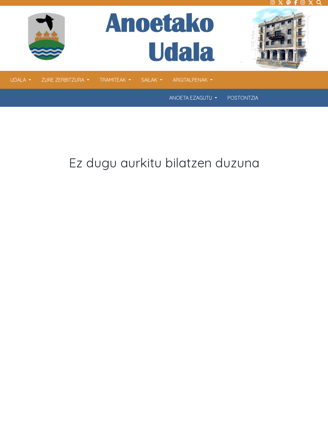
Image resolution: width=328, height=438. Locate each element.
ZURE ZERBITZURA (63, 80)
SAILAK (150, 80)
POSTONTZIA (242, 98)
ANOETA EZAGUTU (191, 98)
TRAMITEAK (113, 80)
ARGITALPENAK (191, 80)
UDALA (18, 80)
